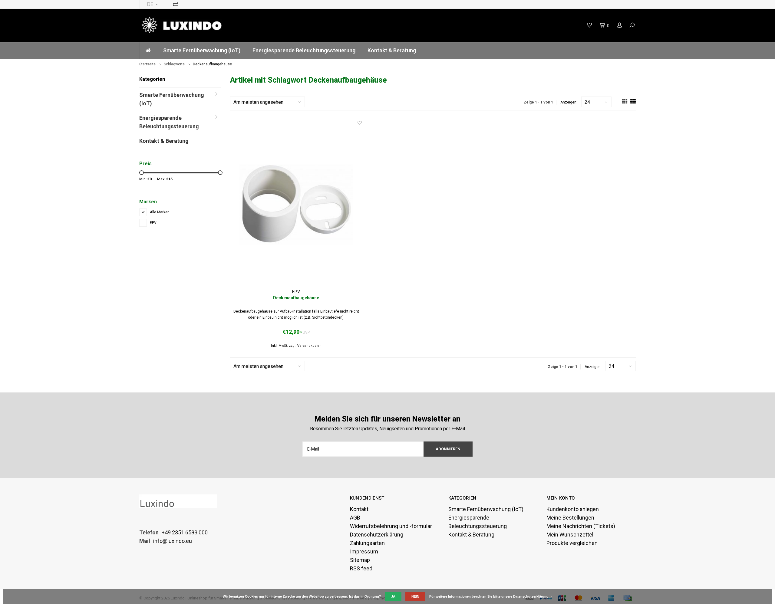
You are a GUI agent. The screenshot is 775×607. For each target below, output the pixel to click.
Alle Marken (160, 212)
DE (150, 4)
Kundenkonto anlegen (572, 509)
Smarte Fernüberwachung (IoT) (201, 50)
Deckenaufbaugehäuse (212, 64)
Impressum (364, 551)
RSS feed (361, 568)
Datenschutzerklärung (376, 534)
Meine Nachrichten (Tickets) (580, 526)
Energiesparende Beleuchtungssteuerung (303, 50)
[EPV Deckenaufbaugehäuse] (296, 204)
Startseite (147, 64)
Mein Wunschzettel (569, 534)
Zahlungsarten (367, 543)
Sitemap (360, 560)
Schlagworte (174, 64)
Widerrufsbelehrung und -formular (391, 526)
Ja (393, 596)
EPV (153, 223)
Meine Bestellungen (570, 517)
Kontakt (359, 509)
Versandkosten (309, 346)
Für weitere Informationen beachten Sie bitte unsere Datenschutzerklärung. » (490, 596)
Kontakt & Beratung (392, 50)
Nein (415, 596)
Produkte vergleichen (572, 543)
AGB (355, 517)
